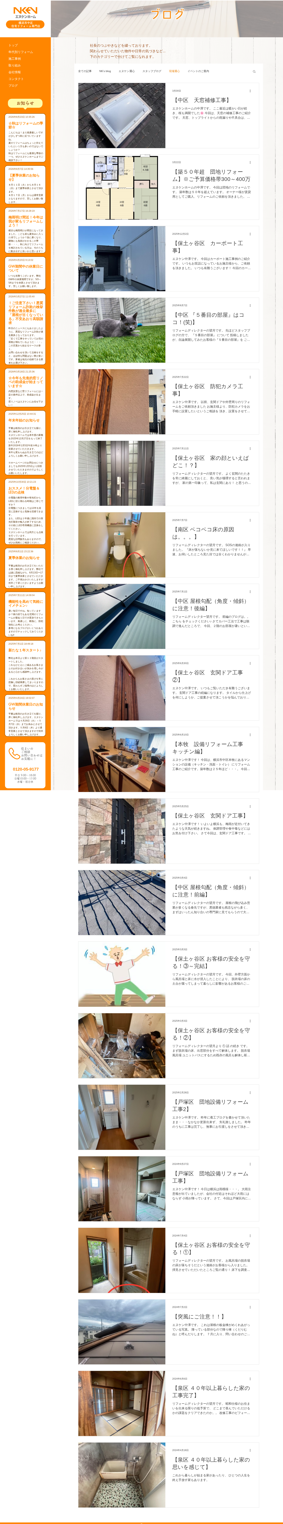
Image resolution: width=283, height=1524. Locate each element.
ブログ (13, 85)
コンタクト (16, 78)
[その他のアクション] (251, 91)
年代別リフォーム (20, 52)
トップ (13, 45)
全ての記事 (85, 71)
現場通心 (174, 71)
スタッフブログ (151, 71)
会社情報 (14, 72)
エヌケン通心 (127, 71)
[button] (254, 72)
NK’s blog (105, 71)
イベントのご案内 (198, 71)
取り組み (14, 65)
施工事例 (14, 58)
